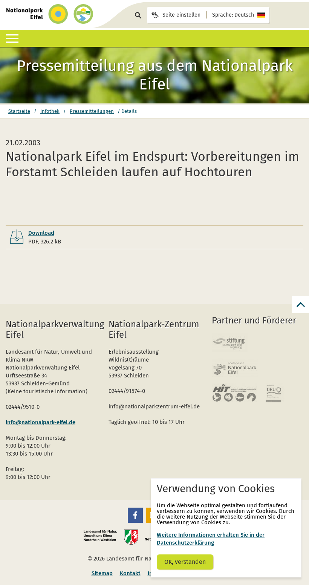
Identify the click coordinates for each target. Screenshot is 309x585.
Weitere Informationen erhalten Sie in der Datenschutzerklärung (211, 538)
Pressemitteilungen (92, 111)
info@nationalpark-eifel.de (40, 422)
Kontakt (130, 573)
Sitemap (102, 573)
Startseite (19, 111)
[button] (135, 515)
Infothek (50, 111)
